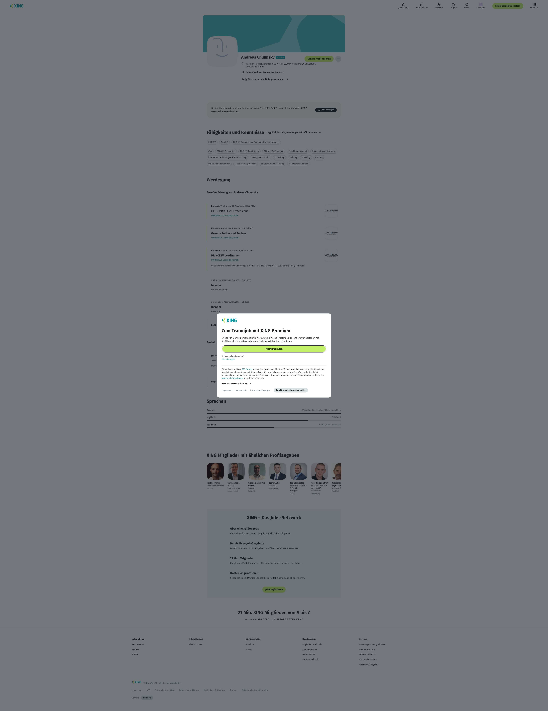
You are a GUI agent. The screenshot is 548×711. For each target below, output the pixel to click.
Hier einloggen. (228, 359)
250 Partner (247, 369)
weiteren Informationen (232, 378)
